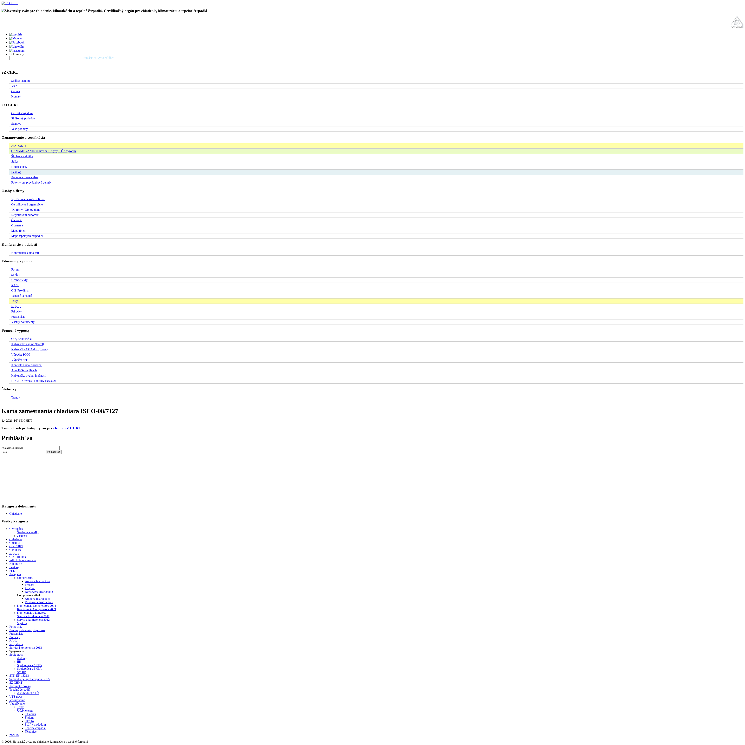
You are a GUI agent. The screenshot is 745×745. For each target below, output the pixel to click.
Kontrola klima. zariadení (26, 365)
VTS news (16, 696)
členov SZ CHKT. (67, 428)
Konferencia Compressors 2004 (36, 605)
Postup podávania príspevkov (27, 630)
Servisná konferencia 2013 (25, 647)
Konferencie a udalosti (25, 252)
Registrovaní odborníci (25, 215)
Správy (15, 274)
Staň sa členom (20, 80)
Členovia (16, 220)
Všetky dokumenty (23, 322)
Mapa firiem (18, 230)
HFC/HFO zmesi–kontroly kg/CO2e (33, 380)
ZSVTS (14, 735)
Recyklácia (16, 644)
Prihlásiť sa (89, 57)
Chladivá (14, 542)
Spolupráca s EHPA (29, 668)
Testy (14, 301)
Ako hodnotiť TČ (28, 693)
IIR (19, 661)
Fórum (15, 269)
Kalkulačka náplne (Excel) (27, 344)
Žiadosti (22, 535)
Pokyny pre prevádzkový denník (31, 182)
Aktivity (22, 658)
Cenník (15, 91)
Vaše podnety (19, 129)
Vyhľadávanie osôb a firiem (28, 199)
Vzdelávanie (17, 703)
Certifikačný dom (22, 113)
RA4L (15, 285)
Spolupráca (16, 654)
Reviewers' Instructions (39, 591)
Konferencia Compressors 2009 (36, 609)
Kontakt (16, 96)
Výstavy (22, 623)
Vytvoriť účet (105, 57)
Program (30, 588)
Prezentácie (18, 316)
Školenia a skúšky (22, 156)
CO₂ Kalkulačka (21, 338)
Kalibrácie (15, 563)
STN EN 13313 (19, 675)
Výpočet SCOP (20, 354)
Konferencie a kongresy (31, 612)
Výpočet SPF (19, 359)
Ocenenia (17, 225)
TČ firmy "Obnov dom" (26, 209)
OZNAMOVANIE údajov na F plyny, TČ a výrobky (43, 151)
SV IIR (21, 672)
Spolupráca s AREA (29, 665)
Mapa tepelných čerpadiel (27, 236)
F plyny (16, 306)
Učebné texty (19, 280)
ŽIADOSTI (18, 145)
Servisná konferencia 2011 (33, 616)
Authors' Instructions (37, 581)
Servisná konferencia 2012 (33, 619)
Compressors (25, 577)
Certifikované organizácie (27, 204)
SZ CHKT (16, 682)
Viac (14, 86)
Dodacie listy (19, 166)
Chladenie (15, 513)
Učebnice (30, 731)
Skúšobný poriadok (23, 118)
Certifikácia (16, 528)
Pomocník (15, 626)
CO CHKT (16, 546)
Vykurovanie (17, 700)
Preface (29, 584)
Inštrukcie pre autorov (22, 560)
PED (12, 570)
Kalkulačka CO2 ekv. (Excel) (29, 349)
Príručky (16, 311)
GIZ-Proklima (20, 290)
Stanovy (16, 123)
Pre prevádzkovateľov (24, 177)
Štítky (14, 161)
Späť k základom (35, 724)
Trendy (15, 397)
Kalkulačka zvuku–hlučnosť (28, 375)
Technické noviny (20, 686)
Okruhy (29, 721)
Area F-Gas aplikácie (24, 370)
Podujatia (15, 574)
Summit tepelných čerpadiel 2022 (29, 679)
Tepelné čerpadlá (21, 295)
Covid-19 (15, 549)
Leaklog (16, 172)
